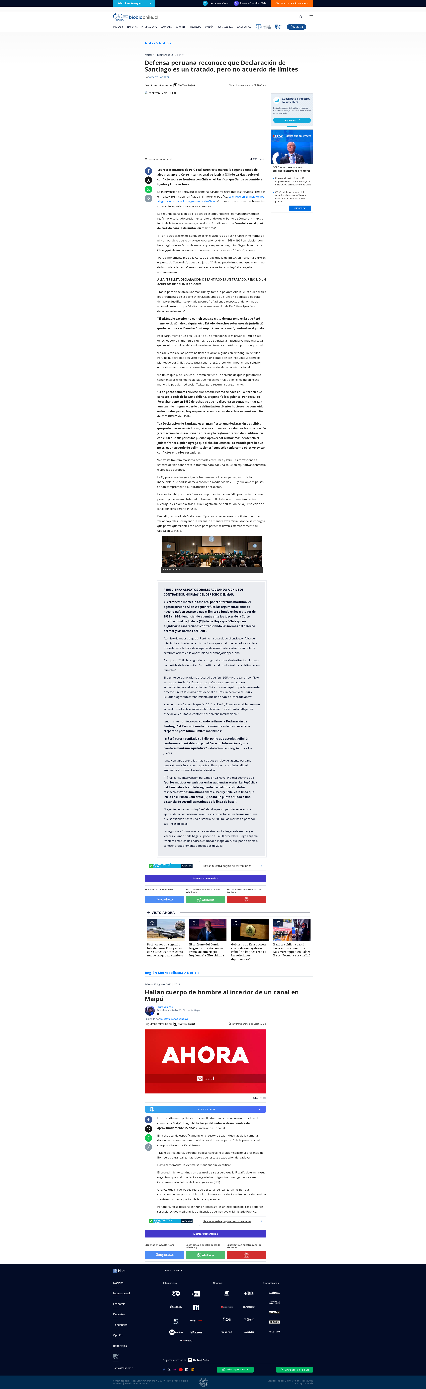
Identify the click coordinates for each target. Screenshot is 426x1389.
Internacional (149, 26)
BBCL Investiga (225, 26)
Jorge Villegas (165, 1006)
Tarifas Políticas (122, 1367)
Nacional (132, 26)
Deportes (180, 26)
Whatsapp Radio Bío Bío (296, 1369)
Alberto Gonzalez (159, 77)
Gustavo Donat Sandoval (174, 1018)
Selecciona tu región (129, 3)
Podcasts (118, 26)
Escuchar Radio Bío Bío (293, 3)
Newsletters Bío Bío (218, 3)
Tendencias (195, 26)
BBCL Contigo (244, 26)
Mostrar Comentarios (205, 878)
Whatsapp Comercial (237, 1369)
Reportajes (120, 1346)
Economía (166, 26)
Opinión (209, 26)
